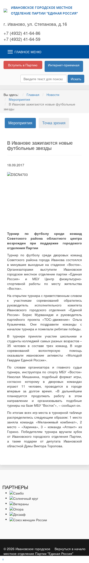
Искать (76, 78)
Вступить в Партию (22, 65)
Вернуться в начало (70, 548)
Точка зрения (54, 123)
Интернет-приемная (64, 65)
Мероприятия (20, 123)
